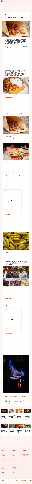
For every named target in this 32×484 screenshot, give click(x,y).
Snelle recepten (14, 463)
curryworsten (7, 50)
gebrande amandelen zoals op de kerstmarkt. (16, 114)
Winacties (3, 458)
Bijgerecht (13, 459)
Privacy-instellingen (4, 477)
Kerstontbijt (13, 469)
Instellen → (24, 46)
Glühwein (11, 336)
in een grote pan (16, 339)
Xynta (30, 480)
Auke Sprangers (8, 14)
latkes (14, 75)
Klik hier (6, 187)
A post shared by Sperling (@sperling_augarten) (12, 211)
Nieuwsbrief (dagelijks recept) (6, 455)
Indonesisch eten (4, 471)
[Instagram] (8, 403)
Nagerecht (13, 460)
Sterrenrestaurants (24, 456)
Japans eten (3, 473)
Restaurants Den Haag (25, 455)
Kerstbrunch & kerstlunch (15, 468)
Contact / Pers (4, 451)
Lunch (12, 454)
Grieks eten (3, 467)
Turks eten (3, 468)
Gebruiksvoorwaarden (4, 460)
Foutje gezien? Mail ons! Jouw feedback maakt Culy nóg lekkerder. (15, 396)
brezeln (11, 50)
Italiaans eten (3, 469)
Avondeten (13, 455)
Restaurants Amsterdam (25, 451)
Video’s (23, 464)
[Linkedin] (9, 403)
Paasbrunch (13, 472)
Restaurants (24, 450)
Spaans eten (3, 472)
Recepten (13, 450)
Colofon (3, 454)
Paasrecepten (14, 471)
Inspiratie (12, 14)
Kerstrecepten (14, 451)
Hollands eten (3, 476)
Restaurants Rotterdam (25, 454)
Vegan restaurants (24, 458)
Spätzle (18, 255)
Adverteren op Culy (4, 459)
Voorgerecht (13, 456)
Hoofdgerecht (14, 458)
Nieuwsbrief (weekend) (5, 456)
